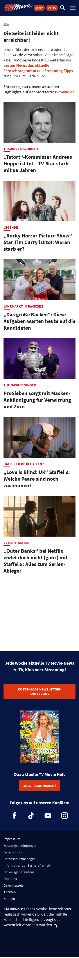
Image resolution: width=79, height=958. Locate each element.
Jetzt (39, 8)
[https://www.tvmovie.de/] (18, 7)
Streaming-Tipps (59, 70)
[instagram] (64, 815)
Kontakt (9, 898)
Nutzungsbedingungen (20, 845)
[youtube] (47, 815)
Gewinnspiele (13, 885)
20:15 (52, 8)
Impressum (12, 839)
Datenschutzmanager (19, 859)
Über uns (10, 878)
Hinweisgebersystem (19, 872)
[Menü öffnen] (72, 8)
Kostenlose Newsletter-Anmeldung (39, 691)
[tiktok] (31, 815)
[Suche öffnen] (62, 8)
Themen (10, 892)
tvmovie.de (64, 92)
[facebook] (14, 815)
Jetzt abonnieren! (39, 785)
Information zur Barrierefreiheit (27, 865)
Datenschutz (13, 852)
